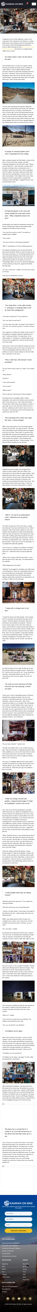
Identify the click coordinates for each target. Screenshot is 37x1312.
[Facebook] (8, 1298)
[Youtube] (19, 1298)
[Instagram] (13, 1298)
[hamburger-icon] (34, 4)
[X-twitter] (24, 1298)
